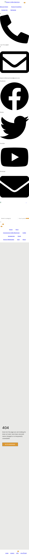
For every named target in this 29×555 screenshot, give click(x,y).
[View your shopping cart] (2, 223)
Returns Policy (4, 7)
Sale (18, 240)
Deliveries (13, 10)
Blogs (24, 240)
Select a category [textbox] (6, 218)
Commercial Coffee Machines (11, 233)
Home (11, 230)
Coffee (24, 233)
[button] (23, 2)
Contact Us (4, 10)
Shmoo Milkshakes (8, 240)
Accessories (11, 236)
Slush (19, 236)
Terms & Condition (16, 7)
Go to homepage (10, 444)
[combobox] (8, 218)
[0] (0, 226)
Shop (17, 230)
